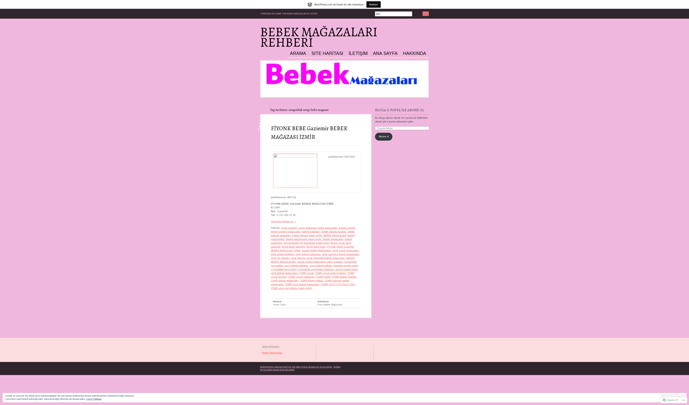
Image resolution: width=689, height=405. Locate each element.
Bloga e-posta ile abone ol (399, 110)
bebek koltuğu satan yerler (307, 235)
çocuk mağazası (307, 228)
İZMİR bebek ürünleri (344, 277)
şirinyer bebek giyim (346, 269)
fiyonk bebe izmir (315, 246)
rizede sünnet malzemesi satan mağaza (320, 261)
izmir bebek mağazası (308, 254)
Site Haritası (327, 53)
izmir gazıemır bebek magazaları (340, 254)
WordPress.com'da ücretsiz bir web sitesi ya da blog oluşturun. (296, 367)
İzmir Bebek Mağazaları (284, 273)
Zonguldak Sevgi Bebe (284, 269)
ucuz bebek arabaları (296, 265)
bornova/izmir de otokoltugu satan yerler (306, 243)
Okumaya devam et (283, 221)
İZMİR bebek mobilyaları (285, 280)
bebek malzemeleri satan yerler (304, 239)
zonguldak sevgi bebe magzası (316, 269)
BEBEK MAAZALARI (335, 235)
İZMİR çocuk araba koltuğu (330, 273)
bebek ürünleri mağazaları (286, 231)
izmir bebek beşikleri (282, 254)
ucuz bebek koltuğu (321, 265)
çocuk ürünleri (289, 228)
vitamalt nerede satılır (346, 265)
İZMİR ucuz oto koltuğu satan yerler (291, 288)
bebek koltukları (311, 231)
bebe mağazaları (328, 228)
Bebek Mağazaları (272, 352)
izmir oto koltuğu (280, 258)
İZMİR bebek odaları (311, 280)
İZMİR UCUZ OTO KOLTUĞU (338, 284)
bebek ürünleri (347, 228)
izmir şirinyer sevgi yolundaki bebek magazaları (318, 258)
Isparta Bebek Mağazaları (316, 250)
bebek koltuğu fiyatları (334, 231)
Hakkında (414, 53)
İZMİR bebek (323, 277)
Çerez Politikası (94, 399)
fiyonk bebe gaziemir (293, 246)
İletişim (358, 53)
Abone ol (384, 136)
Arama (298, 53)
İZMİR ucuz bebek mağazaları (302, 284)
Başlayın (373, 4)
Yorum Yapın (279, 304)
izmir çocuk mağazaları (346, 250)
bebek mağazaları (333, 239)
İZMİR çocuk (306, 273)
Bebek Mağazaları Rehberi (319, 37)
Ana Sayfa (385, 53)
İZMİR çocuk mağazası (301, 277)
